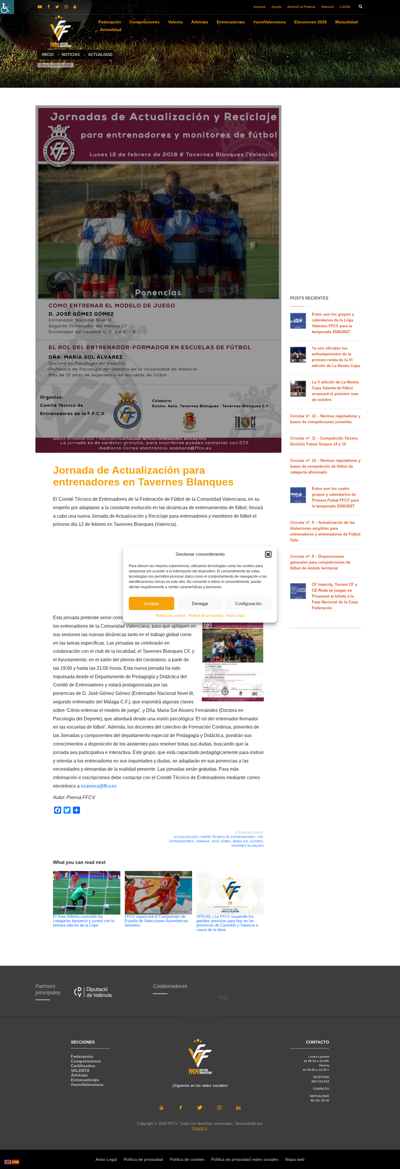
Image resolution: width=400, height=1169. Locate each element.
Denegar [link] (200, 603)
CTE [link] (260, 837)
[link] (7, 7)
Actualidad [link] (131, 438)
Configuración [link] (248, 603)
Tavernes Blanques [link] (247, 845)
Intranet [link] (260, 6)
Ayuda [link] (276, 6)
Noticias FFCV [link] (195, 438)
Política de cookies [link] (171, 616)
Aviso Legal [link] (235, 616)
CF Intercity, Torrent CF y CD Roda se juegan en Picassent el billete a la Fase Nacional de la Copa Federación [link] (335, 596)
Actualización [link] (186, 837)
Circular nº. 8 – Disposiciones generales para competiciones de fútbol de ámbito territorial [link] (320, 562)
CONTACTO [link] (321, 1088)
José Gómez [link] (221, 841)
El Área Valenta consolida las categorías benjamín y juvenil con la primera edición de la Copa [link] (83, 921)
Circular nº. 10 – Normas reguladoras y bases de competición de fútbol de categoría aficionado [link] (325, 466)
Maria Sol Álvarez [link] (248, 841)
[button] (268, 554)
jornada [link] (203, 841)
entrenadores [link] (181, 841)
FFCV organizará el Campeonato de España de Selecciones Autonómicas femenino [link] (156, 921)
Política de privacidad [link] (206, 616)
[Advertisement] (325, 199)
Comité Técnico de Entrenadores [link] (227, 837)
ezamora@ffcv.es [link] (99, 786)
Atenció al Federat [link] (301, 6)
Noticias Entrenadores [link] (162, 438)
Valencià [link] (327, 6)
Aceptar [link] (151, 603)
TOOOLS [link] (199, 1129)
